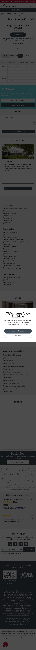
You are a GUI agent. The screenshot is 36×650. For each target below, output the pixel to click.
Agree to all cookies (18, 331)
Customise (18, 336)
